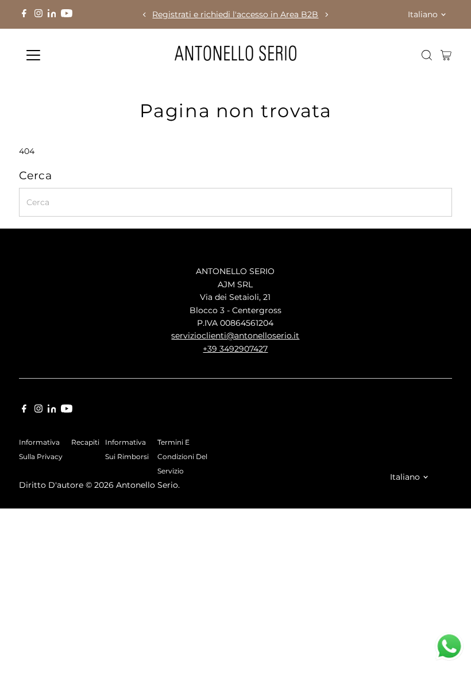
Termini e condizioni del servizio (182, 456)
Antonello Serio (147, 485)
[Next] (326, 15)
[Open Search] (427, 55)
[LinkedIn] (53, 14)
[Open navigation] (70, 55)
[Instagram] (38, 14)
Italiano (423, 14)
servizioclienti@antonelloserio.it (235, 335)
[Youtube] (66, 14)
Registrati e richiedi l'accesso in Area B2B (235, 14)
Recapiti (85, 442)
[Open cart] (446, 55)
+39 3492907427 (235, 349)
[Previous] (144, 15)
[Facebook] (24, 14)
